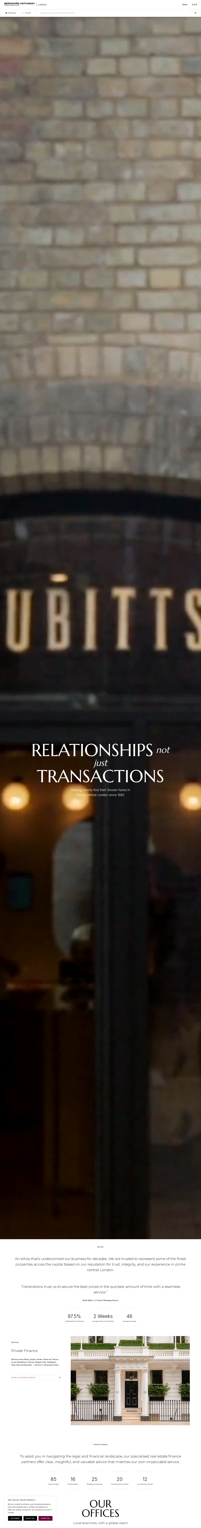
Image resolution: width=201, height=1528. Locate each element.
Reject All (30, 1518)
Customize (15, 1518)
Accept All (45, 1518)
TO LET (28, 13)
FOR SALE (12, 13)
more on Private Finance (23, 1377)
